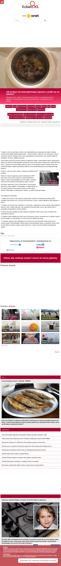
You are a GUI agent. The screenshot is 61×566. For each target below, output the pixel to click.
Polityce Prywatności (31, 556)
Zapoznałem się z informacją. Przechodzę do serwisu (38, 560)
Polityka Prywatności (50, 552)
